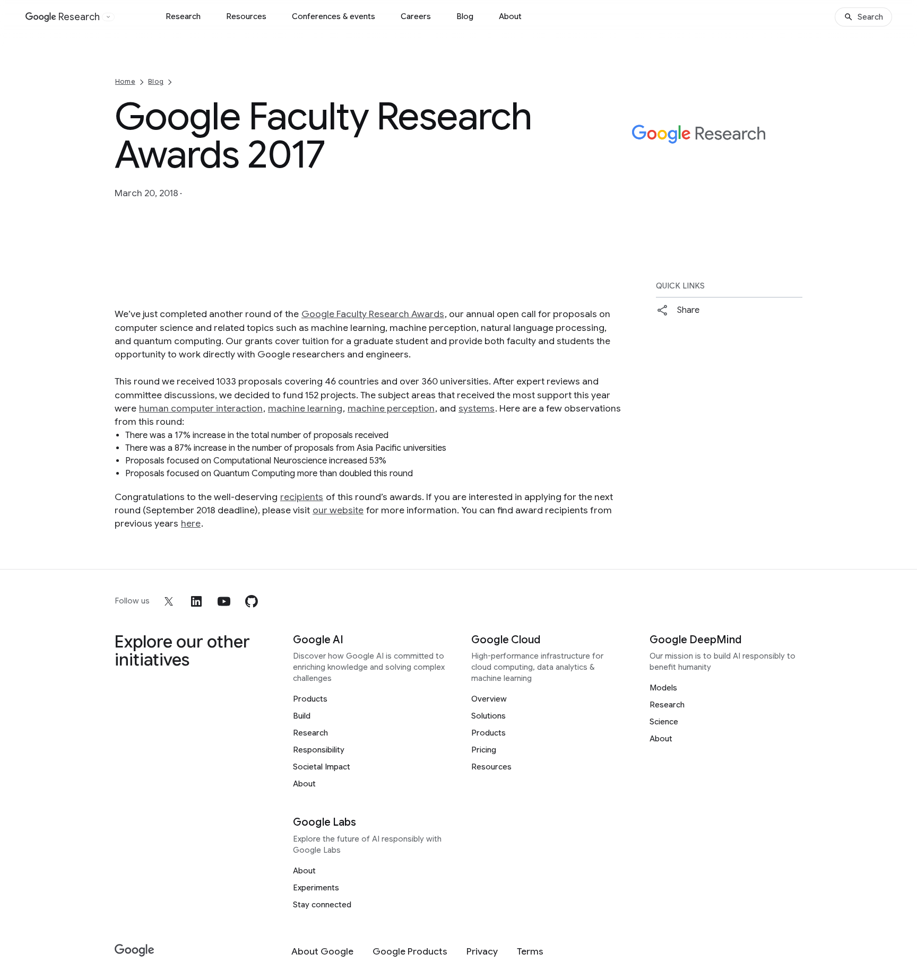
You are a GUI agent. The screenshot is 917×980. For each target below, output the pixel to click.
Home (125, 81)
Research (183, 16)
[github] (251, 601)
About (510, 16)
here (191, 523)
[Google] (134, 950)
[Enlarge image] (792, 181)
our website (338, 510)
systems (476, 408)
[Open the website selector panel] (108, 17)
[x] (168, 601)
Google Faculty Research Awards (372, 314)
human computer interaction (201, 408)
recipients (301, 497)
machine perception (391, 408)
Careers (416, 16)
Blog (464, 16)
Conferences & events (333, 16)
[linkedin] (196, 601)
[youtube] (224, 601)
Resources (246, 16)
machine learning (305, 408)
